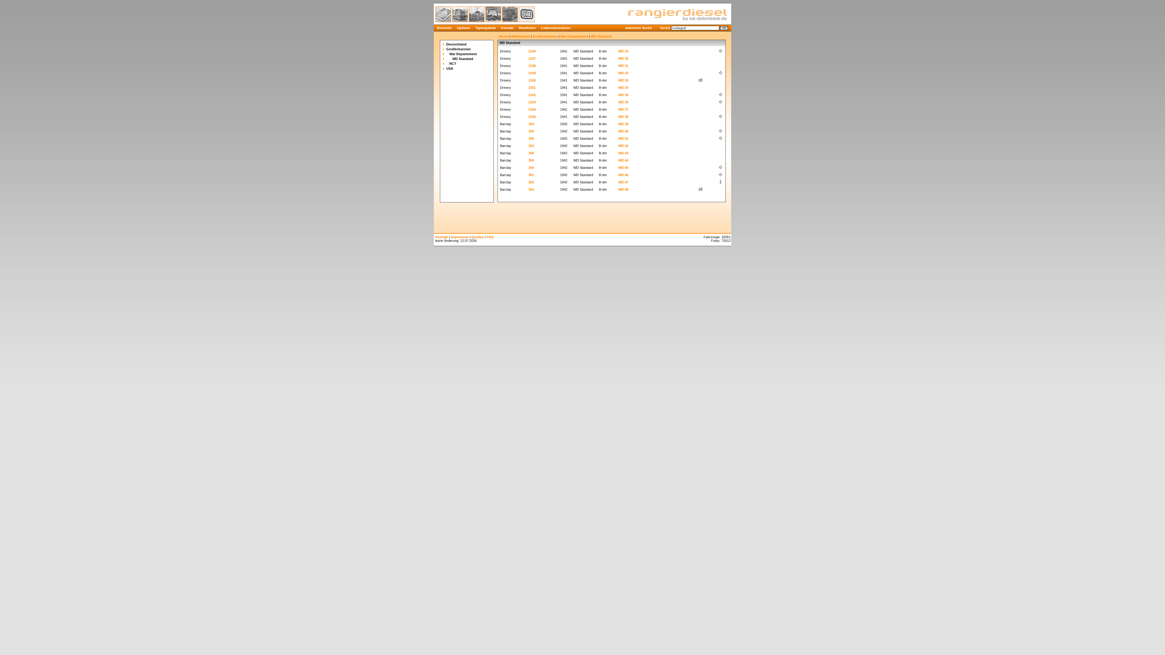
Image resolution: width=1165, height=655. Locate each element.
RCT (452, 63)
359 (531, 160)
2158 (532, 66)
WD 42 (623, 146)
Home (503, 36)
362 (531, 182)
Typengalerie (485, 28)
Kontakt (507, 28)
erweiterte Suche (638, 28)
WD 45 (623, 167)
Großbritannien (458, 49)
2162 (532, 95)
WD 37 (623, 109)
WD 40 (623, 131)
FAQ (490, 237)
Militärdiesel (520, 36)
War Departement (463, 54)
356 (531, 138)
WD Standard (462, 59)
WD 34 (623, 87)
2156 (532, 51)
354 (531, 124)
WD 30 (623, 58)
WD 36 (623, 102)
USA (449, 68)
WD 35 (623, 95)
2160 (532, 80)
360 (531, 167)
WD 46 (623, 175)
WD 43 (623, 153)
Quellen (477, 237)
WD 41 (623, 138)
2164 (532, 109)
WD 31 (623, 66)
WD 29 (623, 51)
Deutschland (456, 44)
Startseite (444, 28)
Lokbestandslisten (556, 28)
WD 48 (623, 189)
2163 (532, 102)
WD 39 (623, 124)
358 (531, 153)
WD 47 (623, 182)
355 (531, 131)
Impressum (460, 237)
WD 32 (623, 73)
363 (531, 146)
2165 (532, 117)
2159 (532, 73)
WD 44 (623, 160)
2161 (532, 87)
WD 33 (623, 80)
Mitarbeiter (527, 28)
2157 (532, 58)
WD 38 (623, 117)
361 (531, 175)
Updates (463, 28)
